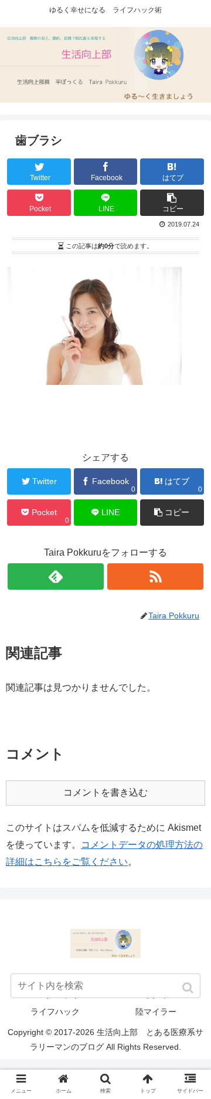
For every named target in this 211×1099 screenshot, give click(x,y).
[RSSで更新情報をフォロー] (155, 576)
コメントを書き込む (105, 792)
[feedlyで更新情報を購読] (55, 576)
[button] (189, 987)
